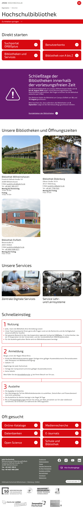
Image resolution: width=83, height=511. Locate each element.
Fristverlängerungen (18, 400)
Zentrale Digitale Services (18, 298)
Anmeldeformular (23, 374)
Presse (41, 464)
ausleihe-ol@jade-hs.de (56, 186)
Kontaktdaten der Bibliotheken (41, 113)
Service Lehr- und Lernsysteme (54, 300)
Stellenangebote (44, 461)
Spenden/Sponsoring (45, 466)
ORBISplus (58, 335)
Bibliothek (15, 8)
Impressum (42, 475)
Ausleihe (11, 391)
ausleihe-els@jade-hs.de (15, 247)
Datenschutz (42, 478)
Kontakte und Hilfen (44, 471)
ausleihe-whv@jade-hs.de (16, 184)
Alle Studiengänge (71, 468)
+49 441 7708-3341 (52, 188)
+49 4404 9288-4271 (12, 249)
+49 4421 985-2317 (11, 186)
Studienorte (42, 459)
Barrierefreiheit (43, 473)
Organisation (5, 8)
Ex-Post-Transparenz (45, 468)
